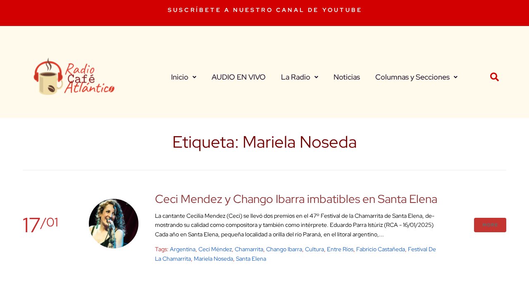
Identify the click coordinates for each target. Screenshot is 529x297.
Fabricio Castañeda (380, 249)
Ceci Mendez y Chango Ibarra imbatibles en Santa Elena (296, 199)
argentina (182, 249)
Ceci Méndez (215, 249)
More (490, 225)
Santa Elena (251, 258)
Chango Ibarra (284, 249)
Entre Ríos (340, 249)
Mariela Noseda (213, 258)
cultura (314, 249)
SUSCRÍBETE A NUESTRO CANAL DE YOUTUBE (265, 10)
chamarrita (249, 249)
